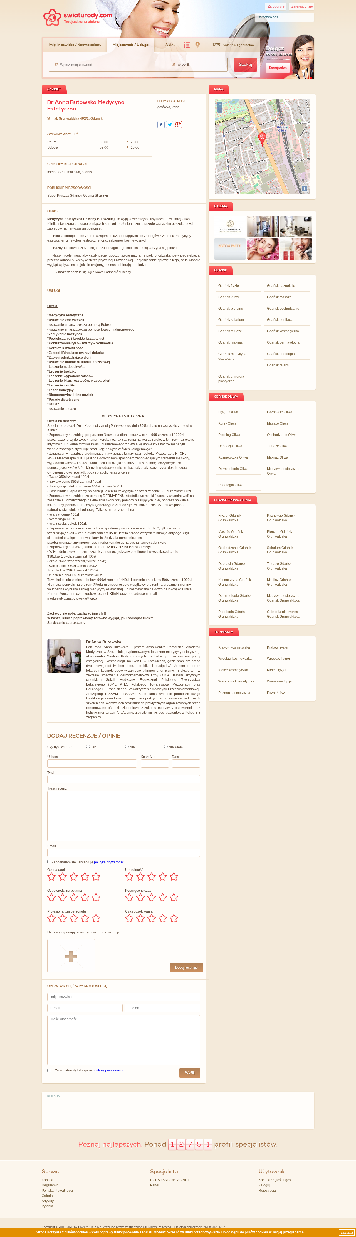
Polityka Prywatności (57, 1190)
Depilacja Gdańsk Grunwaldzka (231, 566)
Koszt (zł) (148, 757)
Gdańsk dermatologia (283, 342)
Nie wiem (175, 747)
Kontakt (47, 1180)
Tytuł (50, 773)
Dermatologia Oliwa (233, 469)
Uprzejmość (134, 870)
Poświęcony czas (138, 891)
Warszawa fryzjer (280, 681)
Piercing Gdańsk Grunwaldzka (279, 534)
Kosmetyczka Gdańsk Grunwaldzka (234, 582)
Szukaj (245, 64)
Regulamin (50, 1185)
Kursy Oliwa (227, 423)
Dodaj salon (278, 68)
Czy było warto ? (59, 747)
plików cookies (76, 1232)
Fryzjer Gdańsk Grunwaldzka (229, 518)
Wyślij (190, 1073)
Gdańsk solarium (231, 320)
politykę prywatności (109, 862)
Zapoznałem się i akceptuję (88, 862)
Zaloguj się (276, 6)
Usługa (52, 757)
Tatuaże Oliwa (277, 446)
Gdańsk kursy (228, 297)
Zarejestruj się (302, 6)
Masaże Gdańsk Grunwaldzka (230, 534)
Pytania (47, 1206)
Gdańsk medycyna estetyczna (232, 356)
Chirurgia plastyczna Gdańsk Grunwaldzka (283, 614)
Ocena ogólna (58, 870)
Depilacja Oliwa (230, 446)
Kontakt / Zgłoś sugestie (277, 1180)
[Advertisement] (178, 1112)
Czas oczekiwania (139, 911)
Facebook (161, 124)
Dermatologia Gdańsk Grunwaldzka (234, 598)
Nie (132, 747)
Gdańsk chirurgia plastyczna (231, 378)
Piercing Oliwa (229, 435)
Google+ (178, 124)
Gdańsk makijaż (230, 342)
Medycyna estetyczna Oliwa (283, 471)
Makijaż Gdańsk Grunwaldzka (279, 582)
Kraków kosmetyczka (234, 647)
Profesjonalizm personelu (66, 911)
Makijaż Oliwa (277, 457)
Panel (154, 1185)
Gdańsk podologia (281, 354)
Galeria (47, 1196)
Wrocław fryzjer (278, 659)
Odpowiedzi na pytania (64, 891)
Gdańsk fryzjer (229, 286)
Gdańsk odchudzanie (283, 309)
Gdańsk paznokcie (281, 286)
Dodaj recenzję (186, 967)
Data (175, 757)
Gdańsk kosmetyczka (283, 331)
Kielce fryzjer (276, 670)
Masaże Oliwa (277, 423)
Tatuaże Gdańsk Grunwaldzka (279, 566)
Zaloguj (264, 1185)
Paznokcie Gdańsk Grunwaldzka (281, 518)
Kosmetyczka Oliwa (233, 457)
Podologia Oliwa (230, 485)
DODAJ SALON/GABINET (169, 1180)
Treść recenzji (57, 788)
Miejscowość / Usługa (131, 45)
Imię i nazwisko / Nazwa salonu (75, 45)
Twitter (169, 124)
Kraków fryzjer (277, 647)
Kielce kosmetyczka (233, 670)
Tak (93, 747)
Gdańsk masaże (279, 297)
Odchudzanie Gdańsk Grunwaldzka (234, 550)
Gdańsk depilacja (280, 320)
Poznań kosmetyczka (234, 693)
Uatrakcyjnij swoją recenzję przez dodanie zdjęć (83, 932)
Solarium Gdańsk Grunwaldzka (280, 550)
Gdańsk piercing (230, 309)
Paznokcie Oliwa (279, 412)
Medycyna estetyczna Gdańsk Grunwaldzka (283, 598)
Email (51, 846)
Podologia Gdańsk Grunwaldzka (232, 614)
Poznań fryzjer (278, 693)
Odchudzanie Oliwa (282, 435)
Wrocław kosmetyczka (235, 659)
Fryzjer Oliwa (228, 412)
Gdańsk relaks (278, 365)
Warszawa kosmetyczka (236, 681)
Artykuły (48, 1201)
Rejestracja (267, 1190)
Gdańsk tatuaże (230, 331)
